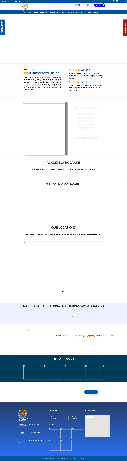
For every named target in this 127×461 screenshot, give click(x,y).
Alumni (83, 12)
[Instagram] (26, 449)
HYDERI (10, 1)
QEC (67, 12)
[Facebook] (18, 449)
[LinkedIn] (22, 449)
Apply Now (90, 392)
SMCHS (4, 1)
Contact (89, 12)
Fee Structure (126, 28)
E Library (96, 12)
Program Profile (2, 27)
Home (23, 12)
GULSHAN (17, 1)
